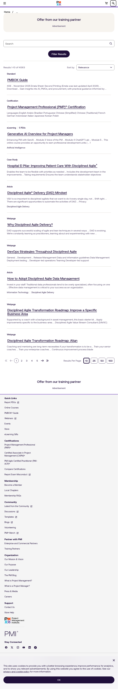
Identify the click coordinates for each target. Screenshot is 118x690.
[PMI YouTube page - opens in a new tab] (23, 647)
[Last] (47, 360)
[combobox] (56, 43)
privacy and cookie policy (16, 671)
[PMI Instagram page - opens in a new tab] (18, 647)
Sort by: (71, 67)
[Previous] (11, 360)
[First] (6, 360)
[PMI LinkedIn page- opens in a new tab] (29, 647)
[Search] (111, 43)
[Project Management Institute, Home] (59, 3)
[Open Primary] (4, 3)
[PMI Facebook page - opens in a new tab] (6, 647)
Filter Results (59, 54)
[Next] (42, 360)
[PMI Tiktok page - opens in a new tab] (35, 647)
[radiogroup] (98, 361)
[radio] (86, 361)
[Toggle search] (113, 3)
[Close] (114, 660)
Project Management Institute (14, 620)
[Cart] (106, 3)
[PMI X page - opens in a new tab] (12, 647)
